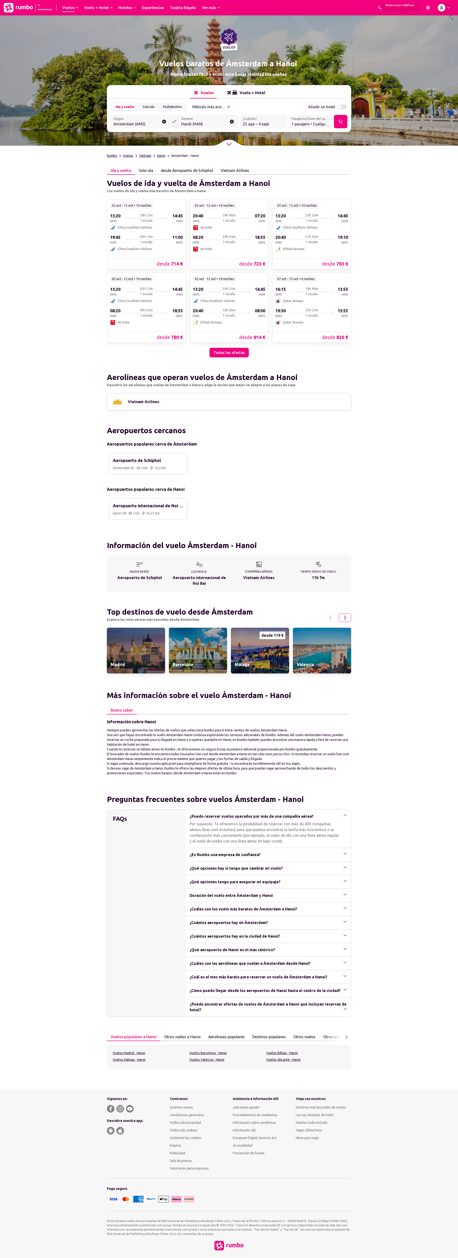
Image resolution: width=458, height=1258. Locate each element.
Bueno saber (122, 710)
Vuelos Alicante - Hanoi (283, 1060)
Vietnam (145, 156)
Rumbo (112, 156)
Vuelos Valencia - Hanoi (206, 1060)
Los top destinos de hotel (314, 1115)
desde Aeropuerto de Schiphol (187, 170)
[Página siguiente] (345, 617)
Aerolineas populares (226, 1037)
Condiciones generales (187, 1115)
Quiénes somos (181, 1107)
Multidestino (172, 107)
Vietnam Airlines (235, 170)
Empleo (175, 1145)
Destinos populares (269, 1037)
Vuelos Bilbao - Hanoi (282, 1053)
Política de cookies (183, 1130)
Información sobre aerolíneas (254, 1122)
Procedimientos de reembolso (255, 1115)
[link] (146, 234)
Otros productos (337, 1037)
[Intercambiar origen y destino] (174, 121)
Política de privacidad (185, 1122)
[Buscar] (340, 121)
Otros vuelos (304, 1037)
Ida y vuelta (124, 107)
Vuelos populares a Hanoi (133, 1037)
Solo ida (148, 107)
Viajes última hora (309, 1130)
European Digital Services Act (254, 1138)
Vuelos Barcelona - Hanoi (208, 1053)
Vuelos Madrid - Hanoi (129, 1053)
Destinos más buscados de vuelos (321, 1107)
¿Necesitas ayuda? (246, 1107)
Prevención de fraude (249, 1153)
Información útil (244, 1130)
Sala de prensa (181, 1161)
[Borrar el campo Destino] (232, 121)
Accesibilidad (242, 1145)
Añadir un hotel (321, 107)
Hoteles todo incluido (312, 1122)
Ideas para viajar (307, 1138)
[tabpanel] (229, 266)
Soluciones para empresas (189, 1168)
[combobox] (140, 122)
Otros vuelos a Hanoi (182, 1037)
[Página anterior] (330, 617)
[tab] (203, 92)
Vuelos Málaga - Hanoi (129, 1060)
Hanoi (161, 156)
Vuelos (128, 156)
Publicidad (177, 1153)
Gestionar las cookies (185, 1138)
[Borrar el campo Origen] (164, 121)
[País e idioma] (428, 7)
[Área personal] (445, 7)
